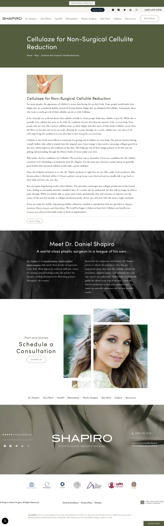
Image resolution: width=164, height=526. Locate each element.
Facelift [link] (58, 18)
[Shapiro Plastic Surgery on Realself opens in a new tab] (136, 10)
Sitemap (98, 502)
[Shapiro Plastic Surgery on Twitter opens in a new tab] (125, 10)
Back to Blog (34, 221)
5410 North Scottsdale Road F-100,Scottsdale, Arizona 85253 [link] (145, 444)
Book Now (149, 18)
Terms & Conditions (71, 502)
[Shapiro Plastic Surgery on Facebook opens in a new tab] (119, 10)
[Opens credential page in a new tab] (32, 485)
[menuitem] (113, 10)
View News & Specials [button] (82, 3)
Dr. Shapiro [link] (31, 18)
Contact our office (35, 212)
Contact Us (36, 359)
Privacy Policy (86, 502)
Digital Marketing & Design (155, 502)
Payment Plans (98, 10)
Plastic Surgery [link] (89, 18)
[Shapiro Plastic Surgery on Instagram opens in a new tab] (113, 10)
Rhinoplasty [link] (72, 18)
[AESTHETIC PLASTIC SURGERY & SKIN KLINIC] (82, 439)
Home (29, 55)
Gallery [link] (117, 18)
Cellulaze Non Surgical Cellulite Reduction (60, 55)
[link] (153, 9)
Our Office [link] (46, 18)
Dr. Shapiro (32, 261)
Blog (36, 55)
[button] (5, 521)
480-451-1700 (106, 518)
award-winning (50, 261)
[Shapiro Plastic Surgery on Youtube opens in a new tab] (130, 10)
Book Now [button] (153, 523)
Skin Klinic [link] (105, 18)
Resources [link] (130, 18)
